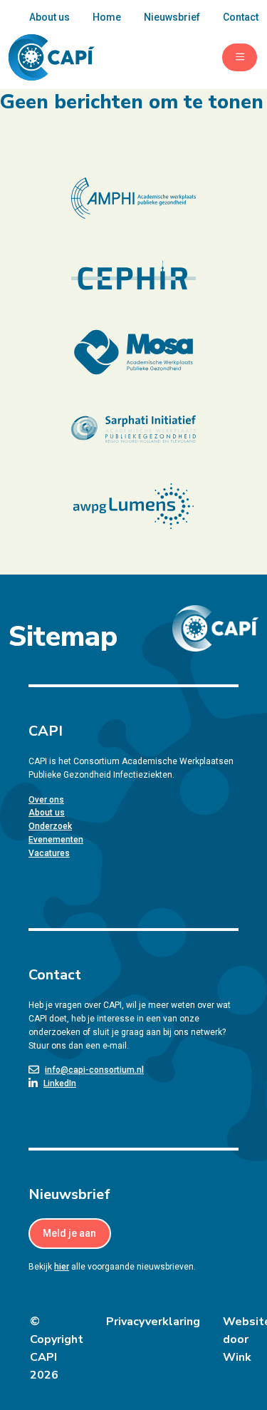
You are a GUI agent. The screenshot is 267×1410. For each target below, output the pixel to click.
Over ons (46, 800)
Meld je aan (69, 1233)
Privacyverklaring (153, 1321)
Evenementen (55, 840)
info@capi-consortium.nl (94, 1070)
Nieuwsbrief (172, 17)
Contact (240, 17)
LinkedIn (59, 1084)
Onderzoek (50, 826)
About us (49, 17)
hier (61, 1267)
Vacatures (49, 853)
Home (107, 17)
